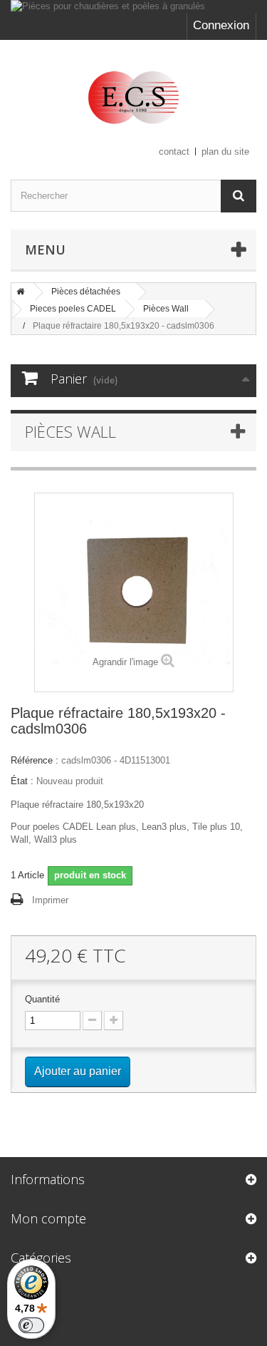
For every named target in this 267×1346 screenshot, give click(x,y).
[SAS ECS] (133, 97)
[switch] (31, 1325)
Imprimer (50, 900)
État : (22, 781)
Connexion (221, 25)
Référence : (34, 760)
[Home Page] (21, 291)
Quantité (42, 999)
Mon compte (48, 1218)
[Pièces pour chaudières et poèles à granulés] (133, 7)
